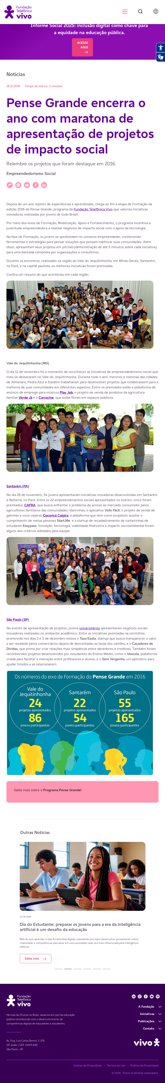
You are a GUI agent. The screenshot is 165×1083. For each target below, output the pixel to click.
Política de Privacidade (144, 1065)
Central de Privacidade (87, 1065)
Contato (148, 1028)
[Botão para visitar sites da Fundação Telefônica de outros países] (155, 11)
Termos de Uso (116, 1065)
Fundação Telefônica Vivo (93, 209)
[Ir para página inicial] (18, 11)
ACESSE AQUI (82, 45)
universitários (89, 628)
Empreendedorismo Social (31, 173)
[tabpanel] (82, 900)
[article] (82, 502)
